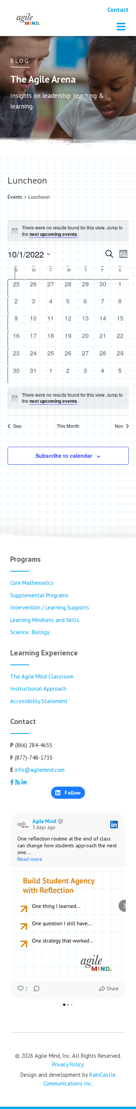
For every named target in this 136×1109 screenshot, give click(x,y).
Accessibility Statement (39, 701)
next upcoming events (53, 234)
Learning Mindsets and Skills (44, 620)
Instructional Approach (38, 688)
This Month (68, 426)
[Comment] (34, 989)
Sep (17, 426)
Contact (117, 9)
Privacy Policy (68, 1064)
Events (15, 196)
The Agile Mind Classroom (42, 676)
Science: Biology (29, 632)
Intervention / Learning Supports (49, 607)
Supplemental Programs (39, 595)
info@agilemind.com (40, 769)
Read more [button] (29, 859)
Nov (119, 426)
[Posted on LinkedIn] (114, 824)
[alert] (68, 398)
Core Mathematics (32, 582)
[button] (11, 906)
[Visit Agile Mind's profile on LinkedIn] (23, 824)
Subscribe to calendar (64, 455)
